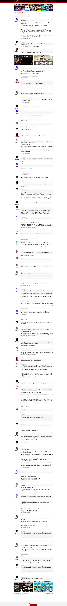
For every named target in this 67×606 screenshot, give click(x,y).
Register (22, 2)
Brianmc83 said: (23, 328)
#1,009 (52, 122)
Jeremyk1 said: (22, 164)
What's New (15, 2)
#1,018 (52, 200)
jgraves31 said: (22, 67)
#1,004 (52, 65)
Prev (15, 16)
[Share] (50, 17)
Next (27, 16)
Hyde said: (22, 258)
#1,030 (52, 326)
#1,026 (52, 270)
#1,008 (52, 110)
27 (25, 16)
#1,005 (52, 79)
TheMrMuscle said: (23, 424)
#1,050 (52, 575)
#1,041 (52, 446)
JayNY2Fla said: (23, 19)
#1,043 (52, 482)
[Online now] (16, 183)
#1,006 (52, 90)
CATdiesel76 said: (23, 364)
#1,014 (52, 163)
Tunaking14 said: (23, 544)
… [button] (17, 16)
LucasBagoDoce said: (23, 577)
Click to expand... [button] (37, 420)
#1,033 (52, 357)
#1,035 (52, 379)
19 (18, 16)
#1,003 (52, 48)
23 (23, 16)
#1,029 (52, 321)
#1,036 (52, 385)
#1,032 (52, 347)
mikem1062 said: (23, 140)
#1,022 (52, 241)
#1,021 (52, 230)
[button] (27, 1)
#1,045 (52, 514)
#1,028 (52, 310)
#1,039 (52, 432)
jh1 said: (22, 265)
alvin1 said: (22, 448)
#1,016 (52, 181)
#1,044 (52, 493)
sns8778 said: (22, 42)
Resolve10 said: (23, 557)
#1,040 (52, 441)
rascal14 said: (22, 289)
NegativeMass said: (23, 92)
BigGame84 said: (23, 217)
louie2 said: (22, 111)
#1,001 (52, 17)
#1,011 (52, 133)
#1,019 (52, 206)
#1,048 (52, 556)
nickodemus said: (23, 471)
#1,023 (52, 249)
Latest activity (18, 2)
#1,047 (52, 542)
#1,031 (52, 338)
